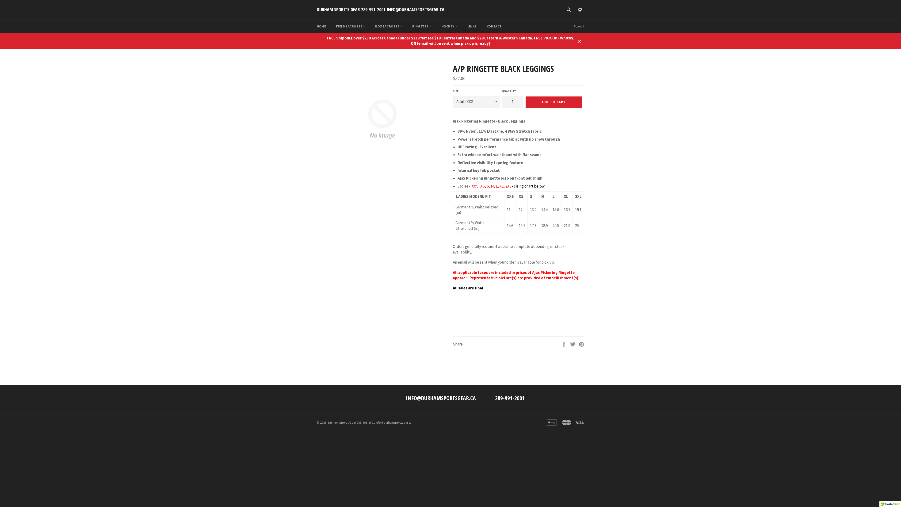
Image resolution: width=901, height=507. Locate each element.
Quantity (509, 91)
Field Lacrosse (349, 26)
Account (579, 26)
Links (472, 26)
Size (456, 91)
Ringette (420, 26)
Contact (494, 26)
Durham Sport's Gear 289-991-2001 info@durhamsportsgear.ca (380, 9)
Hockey (448, 26)
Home (321, 26)
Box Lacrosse (387, 26)
